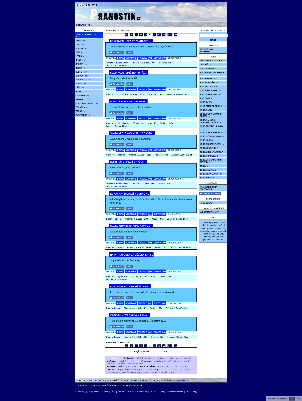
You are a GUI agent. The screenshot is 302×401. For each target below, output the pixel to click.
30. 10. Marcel (208, 178)
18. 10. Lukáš (207, 140)
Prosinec (82, 99)
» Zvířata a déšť (121, 63)
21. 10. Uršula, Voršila (213, 152)
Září (80, 88)
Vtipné (80, 111)
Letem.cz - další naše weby (106, 385)
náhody (187, 358)
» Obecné (117, 219)
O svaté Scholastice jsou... (128, 101)
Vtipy (195, 392)
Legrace (105, 392)
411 (169, 34)
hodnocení (149, 358)
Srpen (81, 84)
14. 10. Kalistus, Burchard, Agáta (210, 121)
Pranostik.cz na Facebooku (208, 188)
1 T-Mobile (151, 369)
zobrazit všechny (165, 372)
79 (145, 34)
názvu (179, 358)
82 (159, 34)
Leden (81, 56)
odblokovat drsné (135, 363)
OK (292, 399)
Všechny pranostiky (87, 35)
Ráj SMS (153, 392)
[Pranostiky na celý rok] (112, 21)
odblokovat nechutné (117, 363)
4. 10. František (209, 83)
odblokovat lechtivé (162, 361)
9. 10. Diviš (206, 98)
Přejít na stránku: (142, 351)
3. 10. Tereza (207, 79)
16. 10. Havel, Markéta (213, 132)
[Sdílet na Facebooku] (130, 52)
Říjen (80, 91)
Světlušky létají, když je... (128, 162)
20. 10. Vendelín (209, 148)
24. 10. (204, 166)
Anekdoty (81, 392)
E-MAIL (120, 58)
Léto (80, 44)
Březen (81, 64)
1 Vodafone (127, 369)
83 (164, 34)
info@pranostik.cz (181, 380)
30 (176, 366)
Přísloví (121, 392)
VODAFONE (131, 58)
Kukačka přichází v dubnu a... (129, 193)
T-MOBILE (142, 58)
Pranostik (84, 25)
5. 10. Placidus (208, 86)
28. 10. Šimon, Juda (211, 174)
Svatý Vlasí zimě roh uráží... (128, 72)
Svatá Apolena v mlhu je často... (132, 133)
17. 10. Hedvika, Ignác (212, 136)
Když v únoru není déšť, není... (130, 286)
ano (130, 361)
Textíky (162, 392)
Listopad (82, 95)
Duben (81, 68)
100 (186, 366)
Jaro (80, 40)
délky (171, 358)
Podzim (81, 48)
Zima (79, 52)
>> (176, 34)
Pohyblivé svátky (87, 103)
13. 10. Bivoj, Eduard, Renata (210, 115)
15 (171, 366)
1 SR (181, 369)
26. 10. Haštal (208, 170)
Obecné (205, 65)
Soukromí (82, 385)
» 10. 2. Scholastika (120, 123)
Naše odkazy (207, 203)
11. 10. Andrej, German (213, 106)
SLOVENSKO (160, 58)
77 (136, 34)
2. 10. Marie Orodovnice (212, 73)
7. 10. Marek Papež (210, 90)
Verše (188, 392)
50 (181, 366)
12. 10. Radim (207, 110)
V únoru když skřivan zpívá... (129, 315)
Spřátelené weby (133, 385)
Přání (113, 392)
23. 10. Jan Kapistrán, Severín (211, 161)
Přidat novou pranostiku (207, 50)
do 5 (143, 369)
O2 (150, 58)
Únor (80, 60)
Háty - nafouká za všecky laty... (131, 255)
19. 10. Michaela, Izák (212, 144)
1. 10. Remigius (208, 69)
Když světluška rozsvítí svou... (131, 41)
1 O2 (167, 369)
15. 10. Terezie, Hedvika (212, 127)
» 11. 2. (115, 94)
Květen (81, 72)
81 (155, 34)
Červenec (83, 80)
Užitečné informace (175, 392)
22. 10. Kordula (209, 156)
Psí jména (130, 392)
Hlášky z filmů (93, 392)
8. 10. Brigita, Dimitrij (212, 94)
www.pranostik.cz (96, 380)
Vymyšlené (83, 115)
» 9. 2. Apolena (118, 155)
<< (126, 34)
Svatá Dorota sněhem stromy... (131, 226)
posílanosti (161, 358)
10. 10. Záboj (207, 102)
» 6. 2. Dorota (118, 248)
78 (141, 34)
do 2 (136, 369)
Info (298, 399)
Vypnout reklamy (209, 212)
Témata (81, 107)
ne (136, 361)
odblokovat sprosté (182, 361)
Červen (82, 76)
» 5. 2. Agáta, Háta (120, 277)
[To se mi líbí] (117, 52)
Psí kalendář (142, 392)
